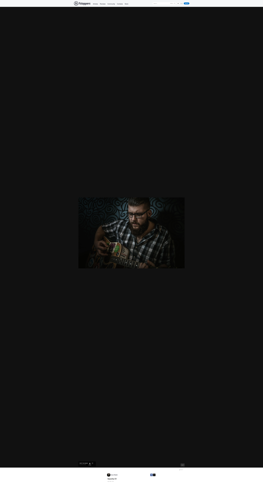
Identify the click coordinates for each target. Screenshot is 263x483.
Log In (181, 3)
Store (126, 4)
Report (181, 469)
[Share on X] (154, 475)
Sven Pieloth (114, 475)
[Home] (82, 3)
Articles (95, 4)
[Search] (175, 3)
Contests (120, 4)
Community (111, 4)
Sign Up (186, 3)
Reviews (103, 4)
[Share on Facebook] (151, 475)
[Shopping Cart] (178, 3)
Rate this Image (84, 463)
